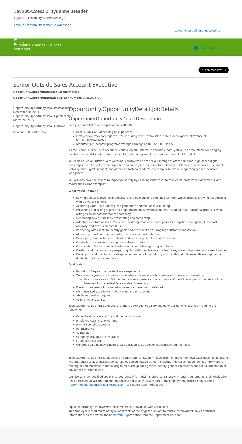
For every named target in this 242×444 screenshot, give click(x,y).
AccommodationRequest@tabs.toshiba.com (97, 384)
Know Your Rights (120, 415)
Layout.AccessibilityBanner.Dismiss (197, 30)
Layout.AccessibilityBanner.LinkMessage (42, 25)
